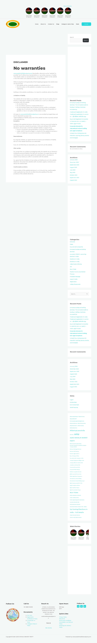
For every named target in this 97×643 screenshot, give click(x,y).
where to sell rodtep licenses (75, 517)
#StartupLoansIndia (77, 430)
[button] (86, 24)
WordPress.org (74, 407)
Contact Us (51, 24)
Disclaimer (62, 618)
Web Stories (48, 628)
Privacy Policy (63, 617)
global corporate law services (75, 474)
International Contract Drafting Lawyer (77, 480)
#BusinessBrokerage (74, 416)
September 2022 (74, 177)
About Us (43, 24)
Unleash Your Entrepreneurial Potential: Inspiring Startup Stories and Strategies (79, 135)
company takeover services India (76, 462)
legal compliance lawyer (74, 487)
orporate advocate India (74, 502)
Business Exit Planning (74, 451)
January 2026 (73, 159)
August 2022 (73, 180)
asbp (76, 434)
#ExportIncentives (73, 425)
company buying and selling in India (77, 460)
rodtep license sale (75, 284)
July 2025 (72, 170)
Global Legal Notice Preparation (76, 476)
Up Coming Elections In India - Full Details (78, 510)
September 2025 (74, 165)
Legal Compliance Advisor (75, 485)
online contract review (74, 497)
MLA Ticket (73, 269)
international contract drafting (75, 478)
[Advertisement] (36, 44)
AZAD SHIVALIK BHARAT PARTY (78, 439)
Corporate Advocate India (75, 467)
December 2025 (74, 162)
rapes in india (73, 279)
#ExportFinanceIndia (81, 423)
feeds (77, 24)
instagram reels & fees (67, 24)
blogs (71, 244)
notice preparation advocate (75, 495)
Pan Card (29, 615)
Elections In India (74, 259)
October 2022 (73, 175)
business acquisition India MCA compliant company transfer (78, 446)
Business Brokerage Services (75, 449)
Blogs (57, 24)
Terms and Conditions (65, 620)
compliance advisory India (75, 465)
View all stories (67, 6)
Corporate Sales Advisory (75, 469)
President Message (75, 276)
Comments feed (74, 404)
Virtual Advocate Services (75, 515)
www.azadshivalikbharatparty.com (22, 73)
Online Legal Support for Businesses (77, 499)
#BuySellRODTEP (73, 418)
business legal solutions (74, 453)
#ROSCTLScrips (81, 425)
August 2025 (73, 167)
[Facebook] (78, 606)
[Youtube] (84, 606)
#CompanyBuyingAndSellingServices (77, 421)
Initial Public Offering (76, 264)
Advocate (72, 241)
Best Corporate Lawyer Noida (75, 443)
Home (36, 24)
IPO (71, 266)
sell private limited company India (76, 506)
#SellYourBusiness (73, 427)
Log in (71, 399)
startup (85, 506)
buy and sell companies (76, 246)
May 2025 (72, 172)
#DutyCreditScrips (73, 423)
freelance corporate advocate (75, 471)
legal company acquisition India (76, 483)
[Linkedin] (81, 606)
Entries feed (73, 402)
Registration (73, 281)
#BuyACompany (81, 416)
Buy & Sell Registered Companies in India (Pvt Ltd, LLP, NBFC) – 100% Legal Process (79, 121)
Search (72, 37)
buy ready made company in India (76, 458)
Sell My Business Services (75, 504)
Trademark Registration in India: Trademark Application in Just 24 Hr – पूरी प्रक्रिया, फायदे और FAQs (79, 114)
